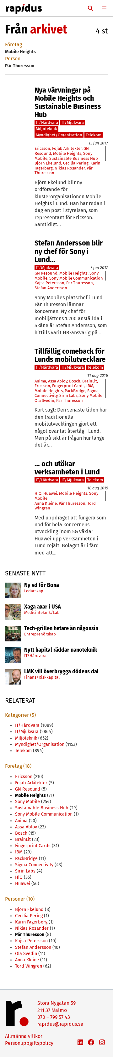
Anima (40, 381)
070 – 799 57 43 (53, 1017)
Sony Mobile (90, 395)
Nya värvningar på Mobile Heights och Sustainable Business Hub (68, 102)
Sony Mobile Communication (76, 278)
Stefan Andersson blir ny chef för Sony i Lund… (69, 251)
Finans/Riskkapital (42, 677)
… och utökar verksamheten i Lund (67, 468)
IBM (89, 385)
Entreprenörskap (40, 634)
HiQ (38, 493)
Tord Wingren (28, 966)
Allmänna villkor (23, 1036)
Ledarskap (33, 591)
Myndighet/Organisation (59, 135)
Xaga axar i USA (42, 607)
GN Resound (46, 273)
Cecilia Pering (76, 163)
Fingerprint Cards (68, 385)
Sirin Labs (68, 395)
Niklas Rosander (70, 168)
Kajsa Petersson (49, 283)
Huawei (50, 493)
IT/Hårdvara (35, 655)
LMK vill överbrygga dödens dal (61, 672)
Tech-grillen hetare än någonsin (61, 628)
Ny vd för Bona (41, 585)
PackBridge (75, 390)
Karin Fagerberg (31, 922)
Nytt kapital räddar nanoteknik (60, 650)
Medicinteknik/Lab (42, 612)
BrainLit (89, 381)
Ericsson (42, 148)
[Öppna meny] (104, 8)
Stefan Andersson (51, 288)
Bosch (74, 381)
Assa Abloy (57, 381)
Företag (13, 45)
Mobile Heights (67, 153)
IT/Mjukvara (73, 122)
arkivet (48, 29)
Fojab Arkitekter (67, 148)
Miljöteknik (46, 128)
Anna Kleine (46, 503)
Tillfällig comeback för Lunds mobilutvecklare (70, 355)
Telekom (93, 135)
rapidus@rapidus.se (60, 1024)
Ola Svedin (44, 400)
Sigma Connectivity (34, 864)
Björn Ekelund (48, 163)
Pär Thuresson (79, 283)
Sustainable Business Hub (73, 158)
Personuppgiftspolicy (29, 1043)
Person (12, 59)
